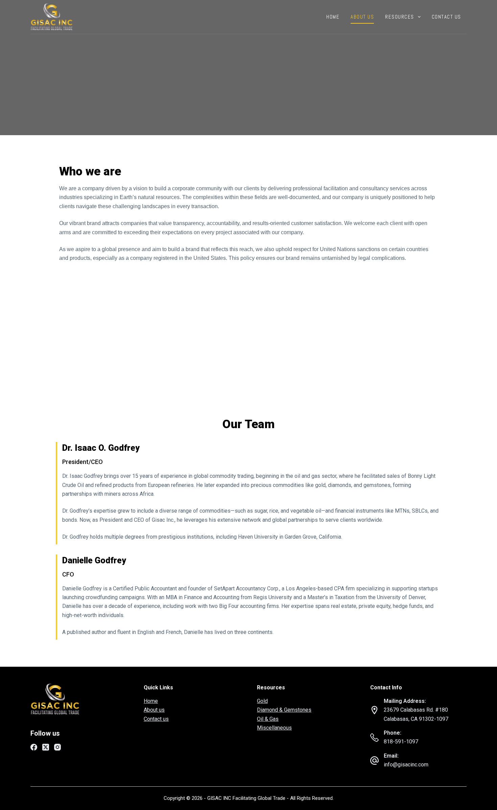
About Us (362, 17)
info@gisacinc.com (406, 764)
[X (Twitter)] (45, 747)
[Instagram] (57, 747)
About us (154, 710)
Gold (262, 701)
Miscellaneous (274, 728)
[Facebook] (33, 747)
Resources (399, 17)
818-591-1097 (401, 741)
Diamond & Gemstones (284, 710)
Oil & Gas (268, 719)
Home (332, 17)
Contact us (446, 17)
